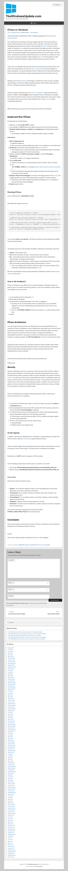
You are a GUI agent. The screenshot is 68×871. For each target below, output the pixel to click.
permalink (47, 545)
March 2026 (11, 656)
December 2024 (11, 682)
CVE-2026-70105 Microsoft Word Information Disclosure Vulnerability (24, 635)
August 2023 (11, 710)
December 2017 (11, 829)
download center (42, 148)
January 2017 (11, 848)
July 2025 (10, 670)
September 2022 (12, 730)
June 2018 (10, 818)
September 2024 (12, 688)
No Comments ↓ (35, 32)
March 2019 (11, 803)
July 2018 (10, 817)
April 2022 (10, 738)
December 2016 (11, 850)
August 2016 (11, 857)
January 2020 (11, 785)
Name (10, 582)
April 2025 (10, 675)
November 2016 (11, 851)
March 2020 (11, 782)
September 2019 (12, 792)
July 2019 (10, 796)
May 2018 (10, 820)
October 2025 (11, 665)
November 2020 (11, 768)
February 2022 (11, 742)
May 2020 (10, 778)
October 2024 (11, 686)
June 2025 (10, 672)
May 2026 (10, 653)
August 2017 (11, 836)
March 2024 (11, 698)
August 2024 (11, 689)
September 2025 (12, 667)
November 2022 (11, 726)
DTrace (44, 46)
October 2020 (11, 770)
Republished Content (23, 545)
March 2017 (11, 845)
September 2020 (12, 771)
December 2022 (11, 724)
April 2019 (10, 801)
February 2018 (11, 825)
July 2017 (10, 837)
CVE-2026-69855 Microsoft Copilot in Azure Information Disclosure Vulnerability (27, 637)
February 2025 (11, 679)
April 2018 (10, 822)
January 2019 (11, 806)
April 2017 (10, 843)
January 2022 (11, 743)
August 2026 (11, 648)
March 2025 (11, 677)
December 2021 (11, 745)
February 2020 (11, 783)
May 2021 (10, 757)
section (9, 377)
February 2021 (11, 763)
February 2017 (11, 846)
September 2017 (12, 834)
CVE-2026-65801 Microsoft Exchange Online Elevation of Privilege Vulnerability (27, 633)
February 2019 (11, 804)
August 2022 (11, 731)
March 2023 (11, 719)
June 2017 (10, 839)
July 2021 (10, 754)
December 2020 (11, 766)
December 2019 (11, 787)
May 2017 (10, 841)
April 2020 (10, 780)
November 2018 (11, 810)
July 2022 (10, 733)
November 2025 (11, 663)
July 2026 (10, 649)
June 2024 (10, 693)
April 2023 (10, 717)
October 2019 (11, 790)
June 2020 (10, 777)
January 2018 (11, 827)
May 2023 (10, 716)
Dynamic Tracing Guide (36, 69)
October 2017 (11, 832)
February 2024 (11, 700)
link (33, 297)
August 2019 (11, 794)
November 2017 (11, 831)
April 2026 (10, 655)
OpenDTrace (23, 81)
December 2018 (11, 808)
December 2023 (11, 703)
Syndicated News (25, 32)
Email (10, 589)
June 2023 (10, 714)
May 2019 (10, 799)
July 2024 (10, 691)
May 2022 (10, 736)
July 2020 (10, 775)
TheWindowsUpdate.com (23, 16)
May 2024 (10, 695)
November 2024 (11, 684)
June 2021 (10, 756)
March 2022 (11, 740)
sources (48, 99)
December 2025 (11, 661)
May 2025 (10, 674)
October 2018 (11, 811)
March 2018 (11, 824)
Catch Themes (38, 866)
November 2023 (11, 705)
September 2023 (12, 709)
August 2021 (11, 752)
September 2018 (12, 813)
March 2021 (11, 761)
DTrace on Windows (37, 93)
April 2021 (10, 759)
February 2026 (11, 658)
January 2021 (11, 764)
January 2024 (11, 702)
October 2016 (11, 853)
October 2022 (11, 728)
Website (11, 596)
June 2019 (10, 797)
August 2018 (11, 815)
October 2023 (11, 707)
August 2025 (11, 668)
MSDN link (53, 175)
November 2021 (11, 747)
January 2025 (11, 681)
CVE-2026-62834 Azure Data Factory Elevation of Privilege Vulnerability (25, 632)
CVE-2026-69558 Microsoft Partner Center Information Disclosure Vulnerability (26, 639)
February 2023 (11, 721)
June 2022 (10, 735)
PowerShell (26, 439)
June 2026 (10, 651)
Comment (11, 560)
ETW (42, 57)
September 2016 (12, 855)
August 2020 (11, 773)
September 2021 (12, 750)
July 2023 (10, 712)
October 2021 (11, 749)
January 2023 (11, 722)
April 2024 (10, 696)
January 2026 (11, 660)
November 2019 (11, 789)
